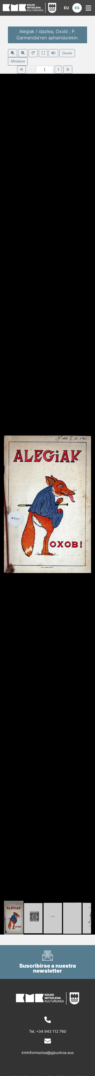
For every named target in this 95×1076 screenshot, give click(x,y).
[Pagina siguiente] (58, 70)
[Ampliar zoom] (22, 53)
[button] (66, 8)
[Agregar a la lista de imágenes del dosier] (53, 53)
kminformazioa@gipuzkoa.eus (48, 1052)
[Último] (67, 70)
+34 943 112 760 (51, 1031)
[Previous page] (31, 70)
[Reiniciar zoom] (33, 53)
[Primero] (21, 70)
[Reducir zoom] (12, 53)
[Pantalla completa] (43, 53)
